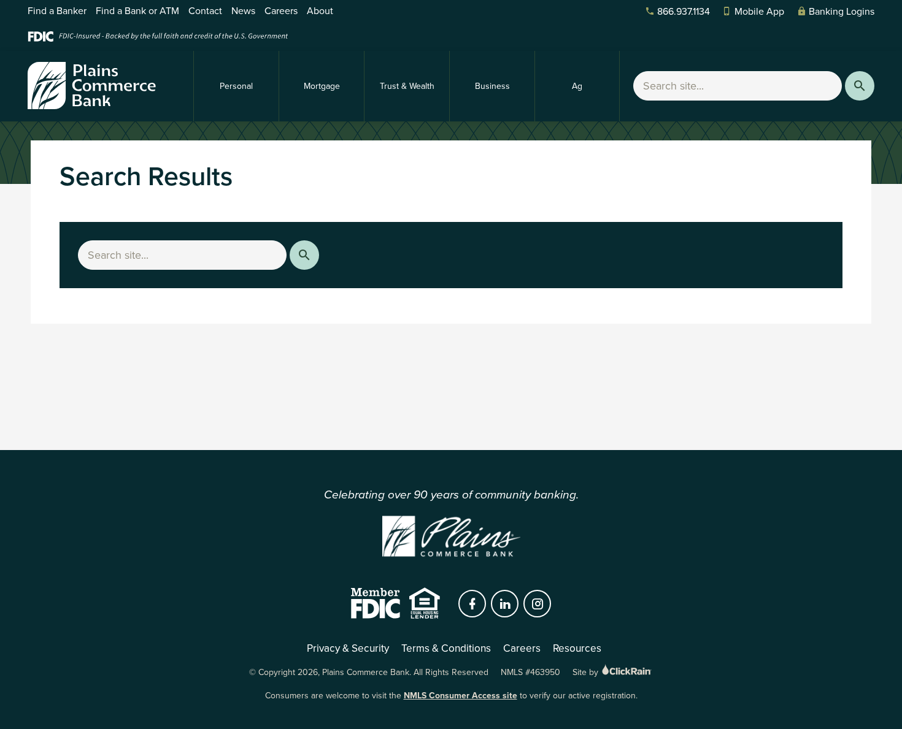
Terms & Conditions (446, 648)
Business (492, 86)
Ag (577, 86)
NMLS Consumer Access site (460, 695)
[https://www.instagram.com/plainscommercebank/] (537, 604)
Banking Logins (841, 11)
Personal (236, 86)
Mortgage (322, 86)
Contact (205, 11)
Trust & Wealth (407, 86)
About (320, 11)
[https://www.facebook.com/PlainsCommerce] (472, 604)
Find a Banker (57, 11)
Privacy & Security (348, 648)
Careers (281, 11)
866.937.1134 (683, 11)
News (243, 11)
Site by (586, 672)
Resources (577, 648)
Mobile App (759, 11)
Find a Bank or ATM (137, 11)
